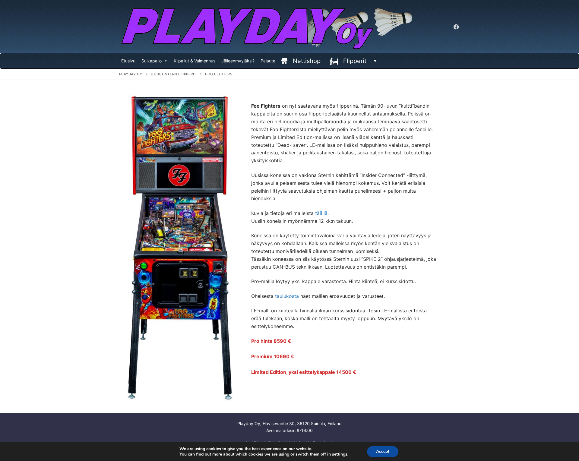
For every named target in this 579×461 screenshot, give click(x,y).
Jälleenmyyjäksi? (238, 60)
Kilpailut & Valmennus (194, 60)
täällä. (322, 213)
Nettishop (306, 61)
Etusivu (128, 60)
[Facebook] (456, 27)
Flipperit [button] (355, 61)
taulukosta (287, 296)
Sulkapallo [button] (151, 60)
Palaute (268, 60)
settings (339, 454)
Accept (382, 451)
